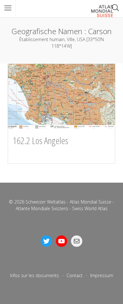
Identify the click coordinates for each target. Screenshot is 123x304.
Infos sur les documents (34, 275)
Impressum (101, 275)
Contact (75, 275)
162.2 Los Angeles (40, 140)
